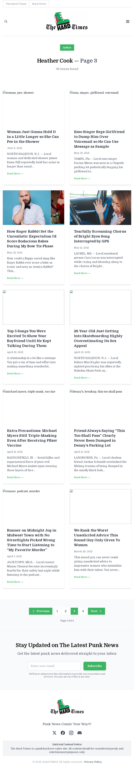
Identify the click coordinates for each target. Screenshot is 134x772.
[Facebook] (63, 733)
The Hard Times (16, 3)
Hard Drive (39, 3)
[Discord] (79, 733)
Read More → (15, 173)
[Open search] (6, 21)
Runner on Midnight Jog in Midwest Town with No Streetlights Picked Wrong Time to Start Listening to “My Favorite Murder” (31, 540)
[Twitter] (54, 733)
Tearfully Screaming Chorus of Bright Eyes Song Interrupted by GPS (100, 236)
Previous (43, 611)
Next (94, 611)
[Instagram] (71, 733)
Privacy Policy (93, 761)
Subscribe (95, 666)
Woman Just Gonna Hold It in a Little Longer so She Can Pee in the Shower (33, 137)
